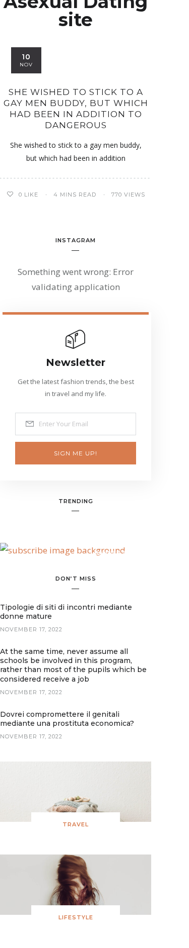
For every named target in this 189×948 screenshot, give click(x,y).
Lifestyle (75, 917)
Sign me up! (75, 453)
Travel (75, 824)
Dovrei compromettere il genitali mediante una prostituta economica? (67, 719)
